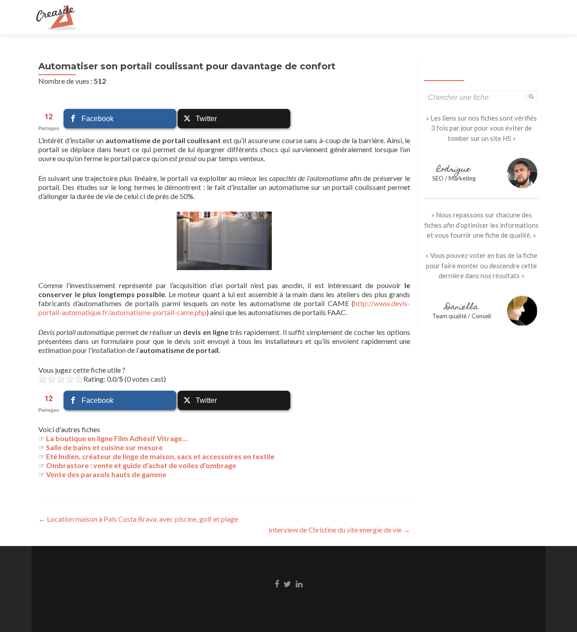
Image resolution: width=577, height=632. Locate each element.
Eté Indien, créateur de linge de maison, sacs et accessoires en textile (160, 456)
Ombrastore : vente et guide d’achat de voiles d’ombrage (141, 465)
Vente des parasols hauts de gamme (106, 474)
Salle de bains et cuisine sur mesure (104, 447)
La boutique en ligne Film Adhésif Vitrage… (117, 438)
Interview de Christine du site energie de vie (339, 529)
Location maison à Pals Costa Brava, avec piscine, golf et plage (138, 519)
